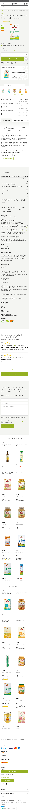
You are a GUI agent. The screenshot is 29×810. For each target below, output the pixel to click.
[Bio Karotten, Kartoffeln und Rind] (14, 91)
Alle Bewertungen (14, 370)
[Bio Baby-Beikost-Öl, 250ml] (7, 456)
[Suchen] (26, 6)
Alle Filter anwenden (7, 158)
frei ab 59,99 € (13, 0)
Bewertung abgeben (14, 374)
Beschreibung (6, 120)
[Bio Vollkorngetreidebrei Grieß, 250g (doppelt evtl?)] (7, 484)
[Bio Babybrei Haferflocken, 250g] (9, 91)
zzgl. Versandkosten (17, 50)
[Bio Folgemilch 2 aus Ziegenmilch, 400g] (7, 569)
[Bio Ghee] (7, 717)
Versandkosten (23, 738)
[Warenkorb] (27, 3)
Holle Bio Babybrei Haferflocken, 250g (12, 103)
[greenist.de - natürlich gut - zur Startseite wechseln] (15, 3)
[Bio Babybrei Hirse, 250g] (26, 91)
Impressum (3, 804)
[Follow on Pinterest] (4, 784)
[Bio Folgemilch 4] (21, 541)
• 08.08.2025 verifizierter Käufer (12, 345)
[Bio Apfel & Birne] (21, 512)
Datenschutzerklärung (20, 802)
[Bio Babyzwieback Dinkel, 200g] (20, 91)
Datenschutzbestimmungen (17, 421)
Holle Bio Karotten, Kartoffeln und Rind (12, 106)
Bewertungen (18, 120)
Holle (2, 13)
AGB (12, 802)
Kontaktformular (5, 777)
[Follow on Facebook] (2, 784)
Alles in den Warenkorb (19, 94)
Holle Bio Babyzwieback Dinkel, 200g (11, 110)
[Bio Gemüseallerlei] (7, 512)
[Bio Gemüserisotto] (7, 541)
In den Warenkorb (12, 58)
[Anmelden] (24, 3)
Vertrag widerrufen (7, 780)
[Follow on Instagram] (6, 784)
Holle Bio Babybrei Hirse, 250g (10, 114)
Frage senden (7, 426)
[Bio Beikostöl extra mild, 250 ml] (21, 456)
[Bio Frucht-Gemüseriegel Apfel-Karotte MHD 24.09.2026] (21, 569)
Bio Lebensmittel (6, 155)
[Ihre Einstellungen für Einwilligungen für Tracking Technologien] (9, 808)
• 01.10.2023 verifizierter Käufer (12, 357)
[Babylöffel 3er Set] (7, 660)
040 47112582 (14, 771)
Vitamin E (24, 230)
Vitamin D (17, 235)
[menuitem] (24, 3)
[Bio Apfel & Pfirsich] (21, 660)
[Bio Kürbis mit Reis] (21, 689)
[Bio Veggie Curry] (21, 484)
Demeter (16, 155)
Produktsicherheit (5, 802)
